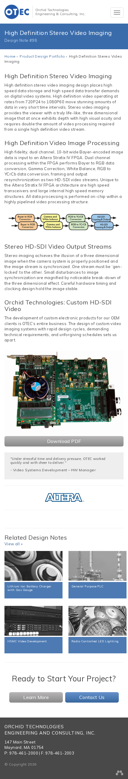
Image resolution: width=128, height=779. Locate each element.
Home (10, 56)
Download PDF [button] (64, 441)
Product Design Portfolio (42, 56)
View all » (13, 543)
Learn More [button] (36, 697)
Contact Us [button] (92, 697)
